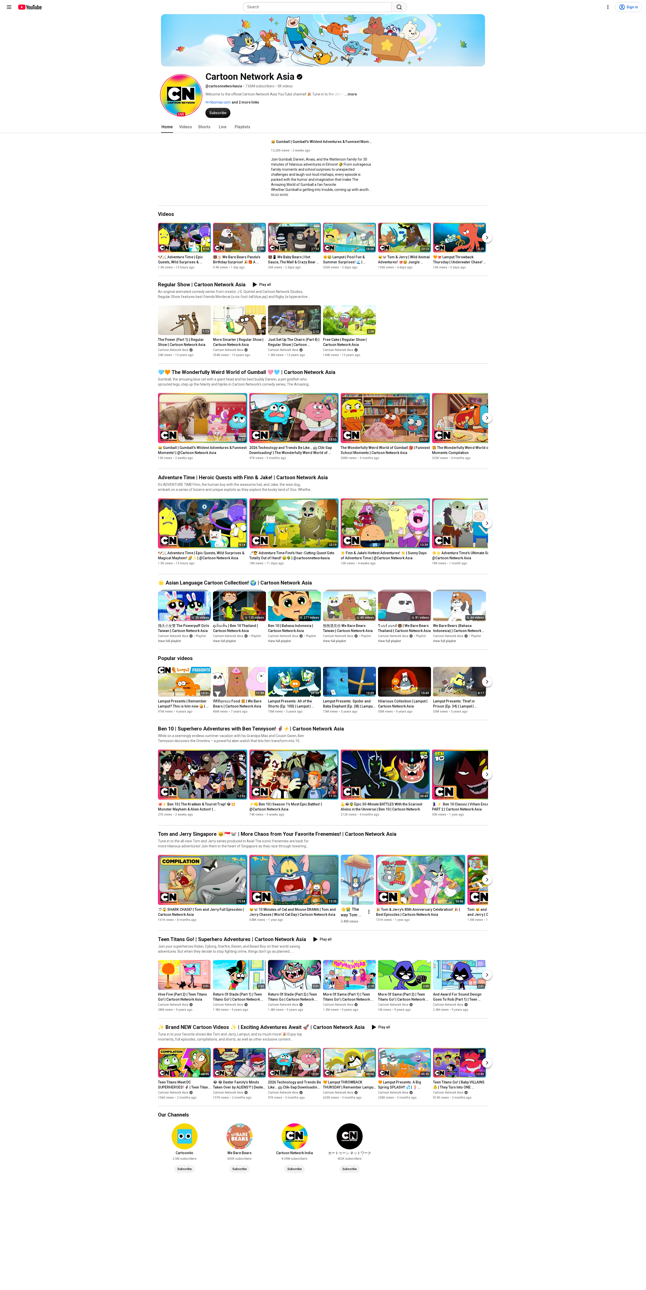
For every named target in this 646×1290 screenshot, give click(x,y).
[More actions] (369, 912)
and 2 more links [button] (245, 102)
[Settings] (608, 7)
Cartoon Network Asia (173, 350)
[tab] (167, 127)
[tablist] (323, 127)
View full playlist (169, 641)
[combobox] (318, 7)
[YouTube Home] (29, 7)
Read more (279, 195)
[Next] (487, 238)
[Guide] (9, 7)
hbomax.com (220, 102)
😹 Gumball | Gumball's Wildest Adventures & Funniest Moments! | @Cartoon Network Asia (321, 142)
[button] (181, 95)
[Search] (399, 7)
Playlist (201, 636)
